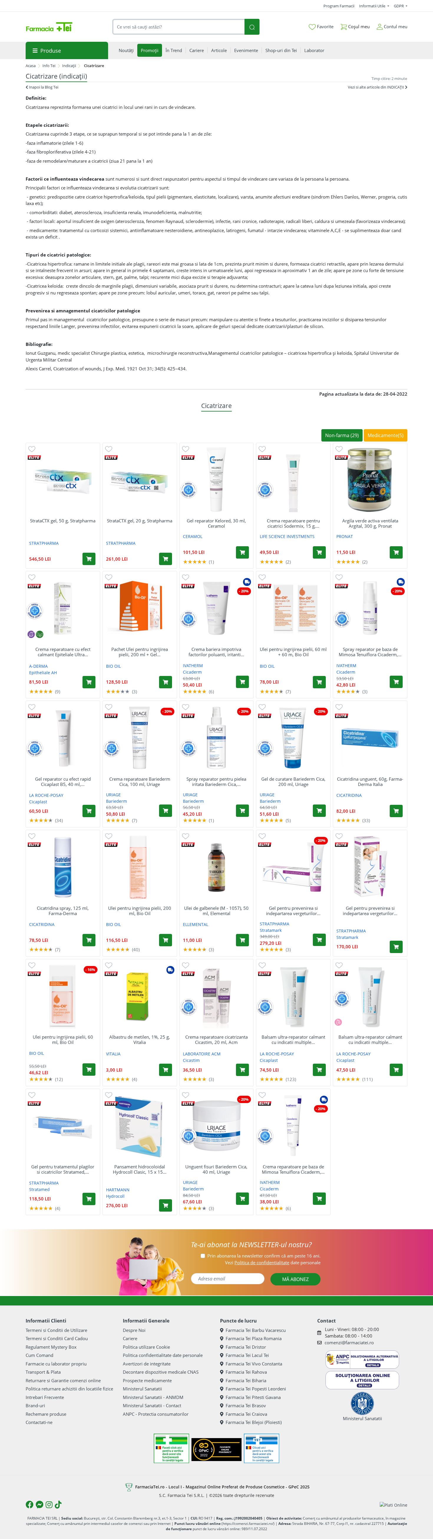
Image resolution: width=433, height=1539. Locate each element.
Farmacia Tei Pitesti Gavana (253, 1397)
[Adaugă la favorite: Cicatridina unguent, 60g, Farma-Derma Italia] (339, 706)
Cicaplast (38, 802)
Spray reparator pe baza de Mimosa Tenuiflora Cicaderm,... (370, 652)
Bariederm (116, 801)
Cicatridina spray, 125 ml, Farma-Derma (63, 910)
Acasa (31, 65)
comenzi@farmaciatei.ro (349, 1342)
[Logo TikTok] (58, 1504)
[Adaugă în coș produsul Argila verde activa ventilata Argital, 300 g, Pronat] (396, 552)
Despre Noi (134, 1330)
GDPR (399, 6)
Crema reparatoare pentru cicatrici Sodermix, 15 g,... (293, 523)
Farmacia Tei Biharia (246, 1380)
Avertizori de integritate (147, 1364)
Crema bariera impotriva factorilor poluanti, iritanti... (216, 652)
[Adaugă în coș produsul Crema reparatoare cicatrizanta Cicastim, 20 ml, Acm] (242, 1070)
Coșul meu (358, 26)
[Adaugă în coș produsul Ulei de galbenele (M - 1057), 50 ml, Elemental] (242, 940)
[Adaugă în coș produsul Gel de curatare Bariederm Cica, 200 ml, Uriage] (319, 811)
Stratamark (271, 930)
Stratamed (39, 1189)
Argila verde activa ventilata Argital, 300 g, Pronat (370, 523)
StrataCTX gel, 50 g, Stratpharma (62, 520)
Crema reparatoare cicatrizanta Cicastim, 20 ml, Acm (216, 1039)
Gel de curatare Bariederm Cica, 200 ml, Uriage (293, 781)
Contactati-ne (39, 1422)
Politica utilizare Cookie (146, 1347)
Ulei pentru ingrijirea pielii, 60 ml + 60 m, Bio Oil (293, 652)
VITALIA (113, 1054)
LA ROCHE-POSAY (46, 795)
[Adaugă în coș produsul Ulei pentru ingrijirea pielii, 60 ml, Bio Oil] (88, 1069)
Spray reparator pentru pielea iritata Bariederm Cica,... (216, 781)
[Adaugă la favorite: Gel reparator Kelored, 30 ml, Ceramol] (185, 448)
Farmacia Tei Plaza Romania (254, 1338)
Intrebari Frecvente (45, 1397)
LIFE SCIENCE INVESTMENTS (287, 536)
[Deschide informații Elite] (34, 457)
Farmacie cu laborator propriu (56, 1364)
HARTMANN (118, 1189)
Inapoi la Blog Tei (43, 87)
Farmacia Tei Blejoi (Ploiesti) (254, 1422)
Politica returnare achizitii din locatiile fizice (69, 1389)
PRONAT (344, 536)
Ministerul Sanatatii (142, 1389)
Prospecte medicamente (147, 1380)
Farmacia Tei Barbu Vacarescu (256, 1330)
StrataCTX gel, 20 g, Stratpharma (139, 520)
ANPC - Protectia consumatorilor (156, 1414)
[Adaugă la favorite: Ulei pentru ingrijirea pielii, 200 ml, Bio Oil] (108, 835)
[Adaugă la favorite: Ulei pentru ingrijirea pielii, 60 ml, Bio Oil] (31, 965)
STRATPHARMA (44, 543)
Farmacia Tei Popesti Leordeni (256, 1389)
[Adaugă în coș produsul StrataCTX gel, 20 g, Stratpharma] (165, 559)
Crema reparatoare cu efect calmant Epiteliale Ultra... (62, 652)
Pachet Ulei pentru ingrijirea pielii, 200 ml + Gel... (139, 652)
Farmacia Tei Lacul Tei (247, 1355)
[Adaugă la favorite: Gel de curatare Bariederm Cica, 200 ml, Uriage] (262, 706)
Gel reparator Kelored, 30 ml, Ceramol (216, 523)
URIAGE (113, 794)
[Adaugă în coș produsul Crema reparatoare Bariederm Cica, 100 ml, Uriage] (165, 811)
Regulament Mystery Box (51, 1347)
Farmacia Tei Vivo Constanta (254, 1364)
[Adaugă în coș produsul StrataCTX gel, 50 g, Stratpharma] (88, 559)
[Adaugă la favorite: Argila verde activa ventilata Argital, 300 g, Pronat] (339, 448)
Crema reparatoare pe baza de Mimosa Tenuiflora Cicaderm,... (293, 1169)
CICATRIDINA (349, 795)
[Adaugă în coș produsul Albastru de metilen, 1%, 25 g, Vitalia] (165, 1070)
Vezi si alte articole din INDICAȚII (376, 87)
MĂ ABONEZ (295, 1279)
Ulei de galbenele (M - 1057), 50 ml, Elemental (216, 910)
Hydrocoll (115, 1196)
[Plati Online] (393, 1504)
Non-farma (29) (342, 435)
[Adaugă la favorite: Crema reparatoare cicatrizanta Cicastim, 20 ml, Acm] (185, 965)
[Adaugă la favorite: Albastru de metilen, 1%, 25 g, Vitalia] (108, 965)
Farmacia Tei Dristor (246, 1347)
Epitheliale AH (43, 672)
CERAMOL (192, 536)
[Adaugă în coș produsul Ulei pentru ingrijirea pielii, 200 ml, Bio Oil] (165, 940)
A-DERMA (38, 666)
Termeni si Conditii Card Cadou (57, 1338)
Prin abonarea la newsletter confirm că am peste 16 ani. (263, 1256)
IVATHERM (193, 665)
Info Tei (48, 65)
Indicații (69, 65)
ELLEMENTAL (195, 924)
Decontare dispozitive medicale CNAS (161, 1372)
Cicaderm (192, 672)
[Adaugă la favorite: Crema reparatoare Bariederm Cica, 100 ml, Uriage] (108, 706)
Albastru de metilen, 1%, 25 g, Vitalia (139, 1039)
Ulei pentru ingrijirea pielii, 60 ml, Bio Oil (63, 1039)
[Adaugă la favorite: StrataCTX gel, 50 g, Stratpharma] (31, 448)
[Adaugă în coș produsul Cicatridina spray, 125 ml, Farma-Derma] (88, 940)
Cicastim (191, 1060)
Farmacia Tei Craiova (246, 1414)
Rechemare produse (46, 1414)
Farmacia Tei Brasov (246, 1405)
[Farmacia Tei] (49, 27)
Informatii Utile (372, 6)
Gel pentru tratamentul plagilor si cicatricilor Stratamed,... (62, 1169)
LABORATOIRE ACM (202, 1054)
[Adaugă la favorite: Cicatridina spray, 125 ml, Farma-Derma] (31, 835)
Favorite (324, 26)
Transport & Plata (43, 1372)
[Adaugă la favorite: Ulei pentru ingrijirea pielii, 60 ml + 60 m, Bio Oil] (262, 577)
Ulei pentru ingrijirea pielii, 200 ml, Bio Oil (139, 910)
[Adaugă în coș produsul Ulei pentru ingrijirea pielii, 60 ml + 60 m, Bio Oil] (319, 682)
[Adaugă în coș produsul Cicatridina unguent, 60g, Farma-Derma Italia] (396, 811)
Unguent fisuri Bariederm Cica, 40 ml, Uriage (216, 1169)
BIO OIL (113, 666)
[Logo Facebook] (29, 1504)
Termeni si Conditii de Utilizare (56, 1330)
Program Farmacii (338, 6)
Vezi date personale (272, 1262)
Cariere (130, 1338)
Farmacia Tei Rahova (246, 1372)
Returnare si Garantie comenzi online (63, 1380)
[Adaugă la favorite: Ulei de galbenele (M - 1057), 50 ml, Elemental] (185, 835)
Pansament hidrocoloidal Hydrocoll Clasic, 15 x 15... (139, 1169)
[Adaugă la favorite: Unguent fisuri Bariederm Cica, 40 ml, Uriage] (185, 1094)
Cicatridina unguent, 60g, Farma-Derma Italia (370, 781)
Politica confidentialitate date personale (163, 1355)
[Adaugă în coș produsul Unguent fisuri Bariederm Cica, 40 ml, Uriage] (242, 1198)
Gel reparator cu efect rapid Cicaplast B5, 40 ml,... (63, 781)
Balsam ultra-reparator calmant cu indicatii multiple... (293, 1039)
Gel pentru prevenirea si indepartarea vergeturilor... (293, 910)
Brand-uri (35, 1405)
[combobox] (178, 27)
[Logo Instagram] (49, 1504)
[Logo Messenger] (39, 1504)
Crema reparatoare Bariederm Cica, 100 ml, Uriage (139, 781)
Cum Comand (39, 1355)
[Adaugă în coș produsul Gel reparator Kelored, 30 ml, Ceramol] (242, 552)
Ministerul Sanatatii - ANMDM (153, 1397)
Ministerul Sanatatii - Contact (152, 1405)
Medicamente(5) (386, 435)
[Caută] (251, 27)
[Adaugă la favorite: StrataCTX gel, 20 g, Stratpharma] (108, 448)
